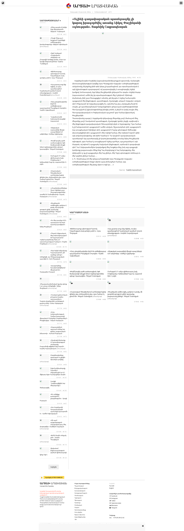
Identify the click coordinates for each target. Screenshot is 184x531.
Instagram (114, 498)
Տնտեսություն (79, 495)
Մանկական (78, 505)
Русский (111, 486)
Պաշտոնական (79, 486)
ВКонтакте (114, 505)
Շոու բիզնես (78, 512)
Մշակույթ (77, 503)
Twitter (113, 501)
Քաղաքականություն (81, 488)
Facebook (114, 496)
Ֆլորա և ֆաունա (80, 515)
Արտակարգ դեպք (80, 510)
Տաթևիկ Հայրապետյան (134, 170)
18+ (76, 519)
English (111, 488)
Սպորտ (77, 507)
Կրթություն (78, 498)
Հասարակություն (80, 491)
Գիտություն (78, 500)
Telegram (114, 508)
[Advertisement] (92, 527)
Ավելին (53, 467)
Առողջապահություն (81, 493)
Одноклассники (116, 503)
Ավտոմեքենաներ (80, 517)
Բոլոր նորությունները (82, 483)
